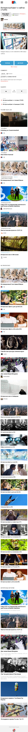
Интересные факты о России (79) (10, 567)
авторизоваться (4, 81)
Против (21, 91)
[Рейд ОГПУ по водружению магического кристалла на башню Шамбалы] (14, 193)
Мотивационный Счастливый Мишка (12, 180)
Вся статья (14, 66)
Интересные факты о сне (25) (9, 462)
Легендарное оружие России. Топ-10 (12, 719)
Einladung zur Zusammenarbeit (10, 130)
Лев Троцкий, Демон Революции (11, 674)
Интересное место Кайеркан (9, 396)
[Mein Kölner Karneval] (14, 143)
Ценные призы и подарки (6, 178)
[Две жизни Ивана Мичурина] (14, 364)
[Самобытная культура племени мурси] (14, 342)
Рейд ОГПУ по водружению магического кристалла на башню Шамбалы (13, 205)
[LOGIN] (26, 2)
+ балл (6, 91)
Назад (7, 63)
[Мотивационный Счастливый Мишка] (14, 167)
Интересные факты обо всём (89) (11, 329)
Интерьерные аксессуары (7, 176)
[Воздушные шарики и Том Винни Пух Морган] (14, 689)
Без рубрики (4, 128)
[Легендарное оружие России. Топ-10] (14, 710)
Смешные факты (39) (7, 507)
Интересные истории (6, 202)
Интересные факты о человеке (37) (11, 537)
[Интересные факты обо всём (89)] (14, 320)
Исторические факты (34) (8, 432)
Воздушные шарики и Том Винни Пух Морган (12, 698)
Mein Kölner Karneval (7, 154)
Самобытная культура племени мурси (12, 351)
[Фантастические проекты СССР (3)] (14, 219)
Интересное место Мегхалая (10, 254)
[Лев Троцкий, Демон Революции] (14, 665)
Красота (16, 176)
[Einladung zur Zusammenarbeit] (14, 119)
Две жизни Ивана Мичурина (9, 374)
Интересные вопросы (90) (8, 477)
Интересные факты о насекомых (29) (11, 552)
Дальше (20, 63)
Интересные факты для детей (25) (11, 306)
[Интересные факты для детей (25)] (14, 297)
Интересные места (5, 252)
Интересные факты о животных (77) (11, 522)
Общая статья (4, 212)
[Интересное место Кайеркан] (14, 387)
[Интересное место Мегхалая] (14, 243)
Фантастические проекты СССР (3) (11, 230)
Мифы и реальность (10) (8, 447)
